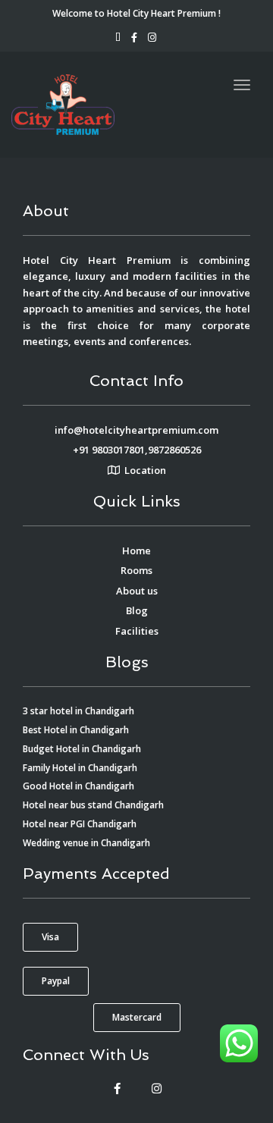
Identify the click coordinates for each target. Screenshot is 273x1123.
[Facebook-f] (116, 1089)
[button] (50, 937)
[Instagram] (156, 1089)
